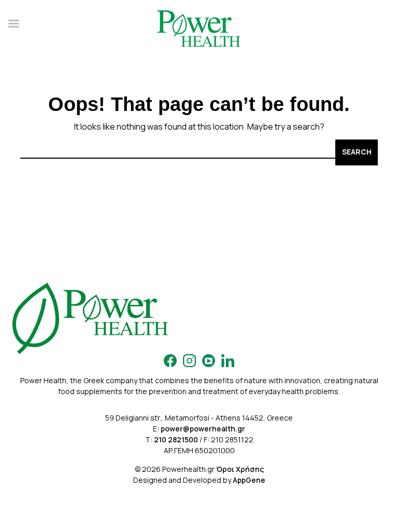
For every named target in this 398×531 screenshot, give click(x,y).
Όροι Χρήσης (240, 469)
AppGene (249, 480)
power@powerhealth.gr (203, 429)
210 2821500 (176, 439)
